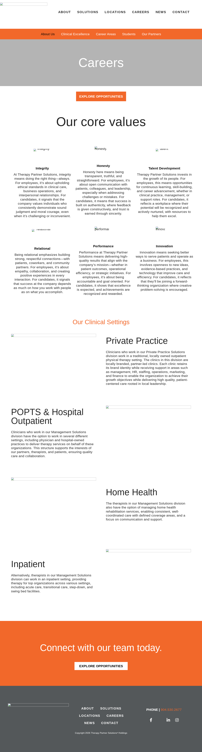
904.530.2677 (171, 709)
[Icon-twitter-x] (160, 720)
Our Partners (151, 34)
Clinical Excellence (75, 34)
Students (129, 34)
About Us (48, 34)
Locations (115, 12)
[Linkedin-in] (168, 720)
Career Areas (106, 34)
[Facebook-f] (151, 720)
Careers (140, 12)
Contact (181, 12)
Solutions (87, 12)
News (161, 12)
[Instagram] (177, 720)
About (64, 12)
